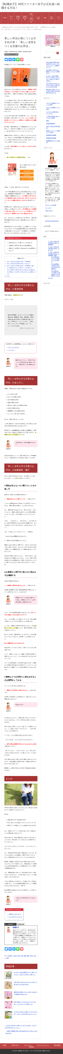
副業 (45, 17)
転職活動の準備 (18, 18)
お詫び (15, 955)
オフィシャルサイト (13, 347)
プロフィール (58, 17)
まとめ (7, 276)
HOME (5, 17)
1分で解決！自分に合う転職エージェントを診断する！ (53, 71)
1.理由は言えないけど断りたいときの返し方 (19, 267)
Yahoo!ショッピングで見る (26, 178)
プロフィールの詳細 (50, 205)
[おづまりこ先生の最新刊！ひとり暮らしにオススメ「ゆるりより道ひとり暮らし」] (8, 975)
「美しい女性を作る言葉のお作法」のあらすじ (17, 263)
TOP (20, 27)
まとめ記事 (38, 17)
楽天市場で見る (27, 175)
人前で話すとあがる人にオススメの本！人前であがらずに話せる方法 (53, 85)
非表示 (22, 258)
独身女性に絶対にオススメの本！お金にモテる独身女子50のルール (53, 91)
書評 (28, 955)
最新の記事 (21, 924)
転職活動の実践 (25, 18)
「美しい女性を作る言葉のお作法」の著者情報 (17, 261)
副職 (47, 120)
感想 (25, 955)
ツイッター (11, 350)
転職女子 (16, 927)
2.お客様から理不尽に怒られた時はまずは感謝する (21, 270)
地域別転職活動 (50, 123)
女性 (22, 955)
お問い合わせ (52, 17)
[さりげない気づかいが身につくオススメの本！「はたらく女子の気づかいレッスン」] (8, 1015)
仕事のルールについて (15, 914)
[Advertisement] (52, 310)
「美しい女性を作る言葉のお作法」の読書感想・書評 (19, 265)
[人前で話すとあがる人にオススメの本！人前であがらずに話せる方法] (8, 985)
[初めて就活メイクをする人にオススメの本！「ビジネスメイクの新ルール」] (8, 1005)
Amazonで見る (27, 171)
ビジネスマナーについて (15, 916)
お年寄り (10, 955)
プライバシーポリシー (43, 1045)
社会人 (32, 955)
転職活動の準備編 (51, 138)
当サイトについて (11, 18)
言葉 (7, 958)
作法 (19, 955)
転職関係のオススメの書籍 (11, 54)
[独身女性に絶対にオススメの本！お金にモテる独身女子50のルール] (8, 995)
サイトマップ (27, 1045)
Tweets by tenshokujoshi (52, 221)
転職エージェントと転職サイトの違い (31, 18)
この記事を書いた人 (11, 924)
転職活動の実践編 (51, 135)
